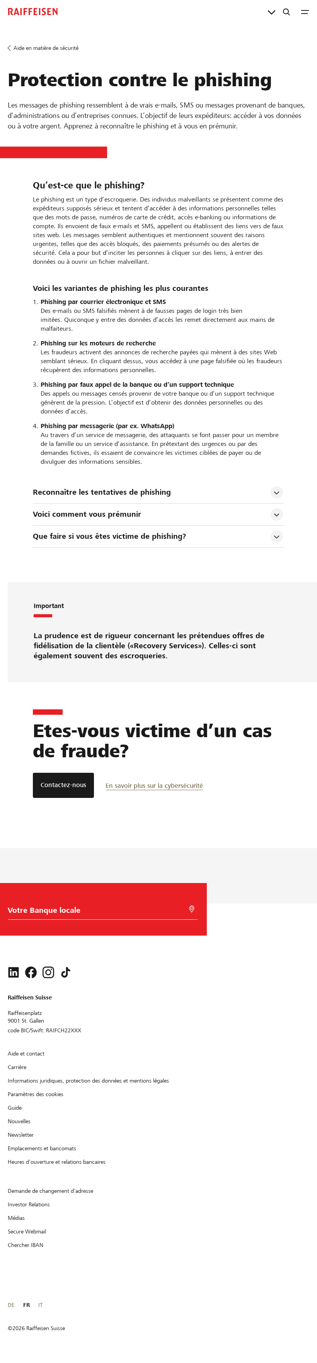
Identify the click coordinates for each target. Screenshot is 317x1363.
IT (40, 1305)
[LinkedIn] (13, 972)
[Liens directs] (272, 11)
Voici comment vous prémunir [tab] (87, 514)
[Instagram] (48, 972)
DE (11, 1305)
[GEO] (192, 909)
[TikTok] (66, 972)
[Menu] (305, 11)
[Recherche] (286, 11)
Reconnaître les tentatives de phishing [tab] (102, 492)
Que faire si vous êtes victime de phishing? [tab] (109, 536)
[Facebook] (31, 972)
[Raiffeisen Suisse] (33, 11)
